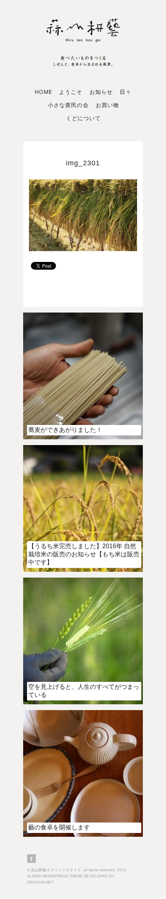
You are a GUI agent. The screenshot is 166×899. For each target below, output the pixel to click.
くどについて (83, 118)
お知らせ (101, 91)
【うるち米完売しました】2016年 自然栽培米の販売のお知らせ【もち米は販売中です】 (83, 554)
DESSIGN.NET (40, 882)
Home (43, 91)
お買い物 (107, 105)
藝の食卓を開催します (59, 827)
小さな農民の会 (68, 105)
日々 (125, 91)
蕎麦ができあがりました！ (65, 430)
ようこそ (70, 91)
